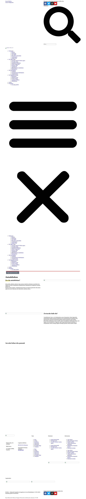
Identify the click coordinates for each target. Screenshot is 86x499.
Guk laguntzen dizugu (13, 75)
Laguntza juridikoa (15, 79)
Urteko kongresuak (15, 64)
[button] (43, 160)
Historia (13, 52)
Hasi (35, 439)
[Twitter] (48, 3)
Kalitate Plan (14, 58)
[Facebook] (45, 3)
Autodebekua (14, 81)
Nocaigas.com (54, 440)
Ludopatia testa (14, 73)
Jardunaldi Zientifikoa (16, 63)
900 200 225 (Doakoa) (23, 445)
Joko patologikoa (12, 70)
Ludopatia (13, 71)
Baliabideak (13, 76)
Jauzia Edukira (8, 1)
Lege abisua (69, 439)
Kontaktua (11, 83)
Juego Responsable (55, 439)
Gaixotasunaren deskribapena (17, 72)
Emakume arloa (14, 77)
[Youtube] (55, 3)
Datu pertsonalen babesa (72, 440)
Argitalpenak (14, 66)
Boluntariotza (14, 69)
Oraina (10, 82)
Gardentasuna (14, 57)
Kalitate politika (70, 442)
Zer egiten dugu (12, 59)
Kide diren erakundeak (16, 55)
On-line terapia (14, 78)
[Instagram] (52, 3)
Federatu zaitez (14, 65)
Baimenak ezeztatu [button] (71, 448)
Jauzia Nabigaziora (9, 2)
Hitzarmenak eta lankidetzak (17, 67)
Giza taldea (13, 54)
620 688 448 (21, 450)
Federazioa (11, 51)
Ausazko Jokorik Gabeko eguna (18, 60)
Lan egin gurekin (15, 84)
